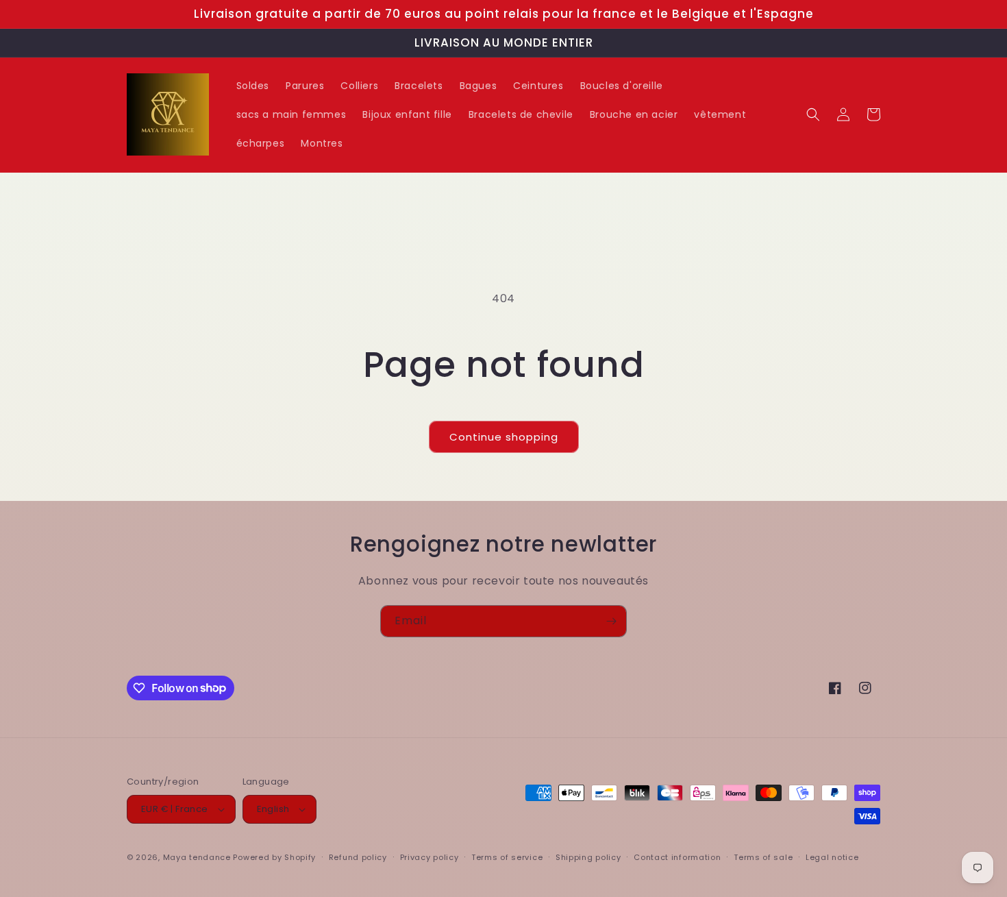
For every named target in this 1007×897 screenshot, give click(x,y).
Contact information (677, 857)
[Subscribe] (611, 621)
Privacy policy (429, 857)
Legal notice (832, 857)
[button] (813, 114)
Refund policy (358, 857)
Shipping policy (588, 857)
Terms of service (507, 857)
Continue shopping (503, 437)
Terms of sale (763, 857)
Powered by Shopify (274, 857)
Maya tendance (198, 857)
